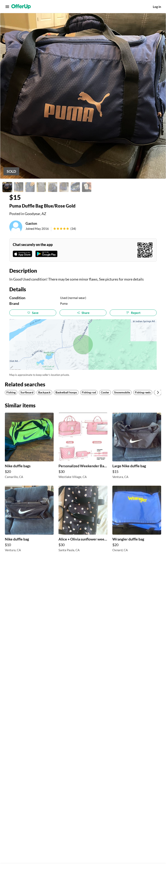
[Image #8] (87, 187)
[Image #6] (64, 187)
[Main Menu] (7, 6)
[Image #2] (18, 187)
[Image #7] (75, 187)
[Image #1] (7, 187)
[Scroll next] (158, 392)
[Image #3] (30, 187)
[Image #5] (52, 187)
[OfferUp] (21, 6)
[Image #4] (41, 187)
